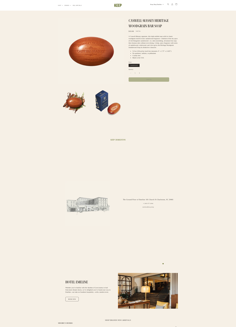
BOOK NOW (72, 299)
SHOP (107, 320)
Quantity (131, 69)
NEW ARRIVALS (124, 320)
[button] (60, 5)
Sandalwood (135, 66)
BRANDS (113, 320)
